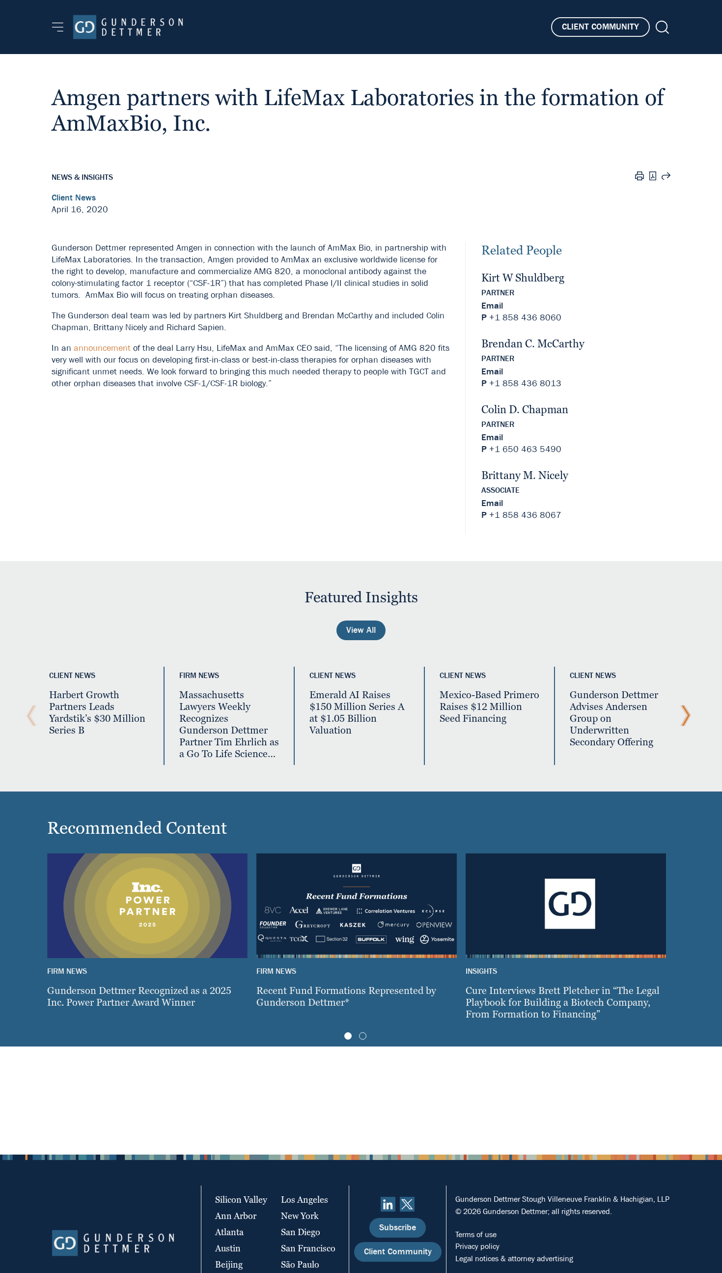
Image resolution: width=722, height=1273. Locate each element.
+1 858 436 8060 (525, 317)
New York (300, 1216)
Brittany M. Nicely (524, 475)
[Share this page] (666, 177)
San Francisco (308, 1248)
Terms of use (476, 1234)
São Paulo (300, 1264)
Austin (228, 1248)
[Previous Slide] (29, 716)
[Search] (661, 27)
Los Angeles (304, 1199)
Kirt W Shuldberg (522, 278)
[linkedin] (388, 1204)
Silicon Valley (241, 1199)
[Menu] (58, 27)
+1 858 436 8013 (525, 383)
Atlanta (229, 1232)
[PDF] (652, 177)
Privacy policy (477, 1246)
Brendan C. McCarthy (532, 344)
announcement (102, 348)
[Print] (639, 177)
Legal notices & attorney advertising (514, 1258)
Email (492, 305)
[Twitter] (407, 1204)
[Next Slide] (683, 716)
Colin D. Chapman (524, 409)
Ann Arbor (235, 1216)
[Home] (128, 27)
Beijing (229, 1264)
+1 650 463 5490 (525, 449)
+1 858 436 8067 (525, 515)
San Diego (300, 1232)
